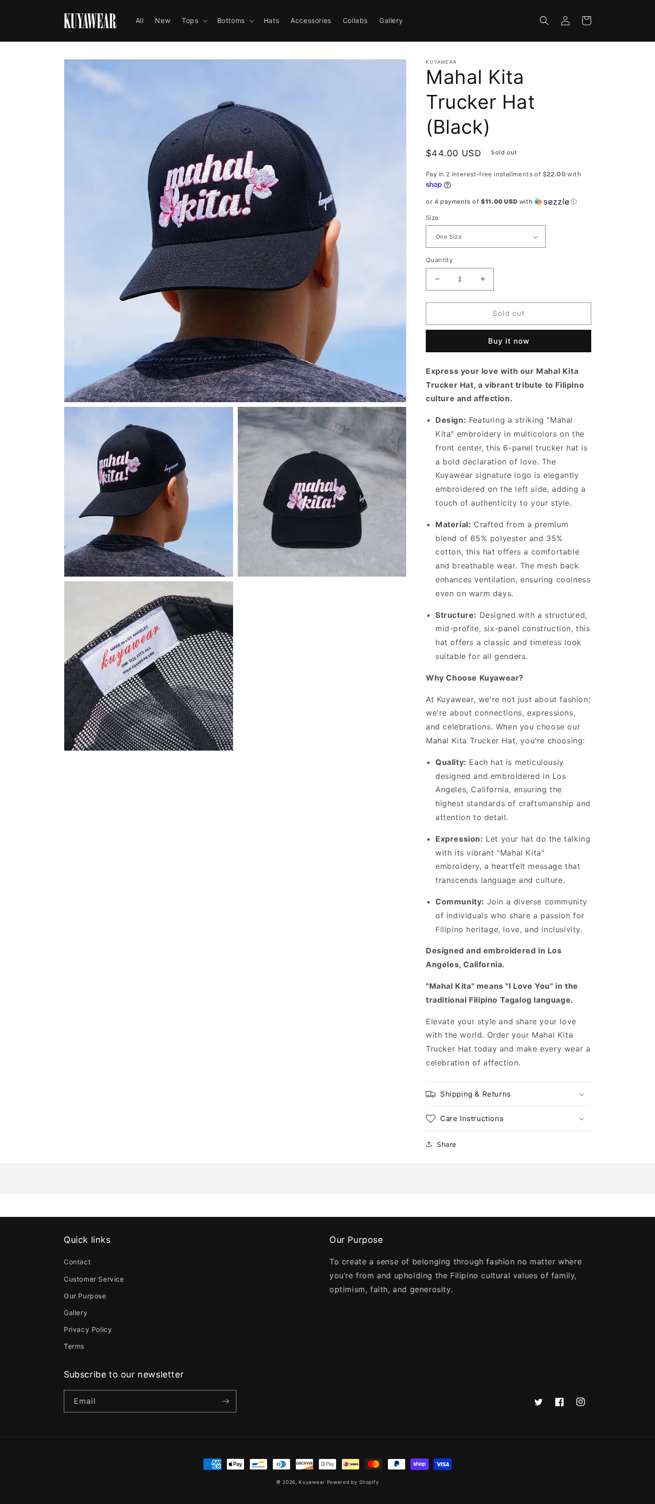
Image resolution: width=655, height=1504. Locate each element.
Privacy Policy (88, 1329)
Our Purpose (85, 1296)
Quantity (439, 260)
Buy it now (508, 341)
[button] (193, 21)
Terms (74, 1346)
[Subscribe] (225, 1401)
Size (432, 217)
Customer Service (94, 1279)
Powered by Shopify (353, 1482)
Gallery (75, 1312)
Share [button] (446, 1144)
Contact (77, 1262)
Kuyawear (312, 1482)
